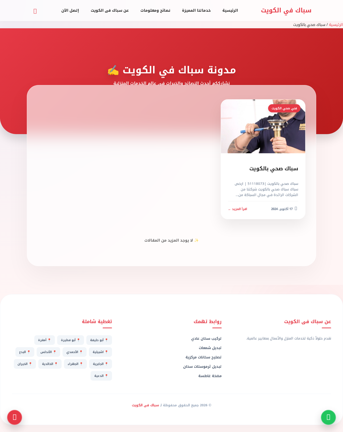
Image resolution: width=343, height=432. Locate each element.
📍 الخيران (25, 364)
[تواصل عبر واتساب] (328, 417)
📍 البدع (25, 352)
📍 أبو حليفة (99, 340)
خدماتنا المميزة (196, 10)
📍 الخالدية (50, 364)
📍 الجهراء (75, 364)
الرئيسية (230, 10)
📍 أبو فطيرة (70, 340)
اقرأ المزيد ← (237, 209)
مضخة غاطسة (209, 376)
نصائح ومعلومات (155, 10)
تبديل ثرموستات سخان (202, 366)
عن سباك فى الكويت (110, 10)
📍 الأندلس (48, 352)
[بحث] (35, 10)
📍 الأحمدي (74, 352)
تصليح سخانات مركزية (203, 357)
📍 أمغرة (44, 340)
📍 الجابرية (100, 364)
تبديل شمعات (210, 348)
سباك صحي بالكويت (273, 169)
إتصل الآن (70, 10)
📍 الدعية (101, 376)
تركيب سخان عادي (206, 338)
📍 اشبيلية (100, 352)
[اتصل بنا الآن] (14, 417)
